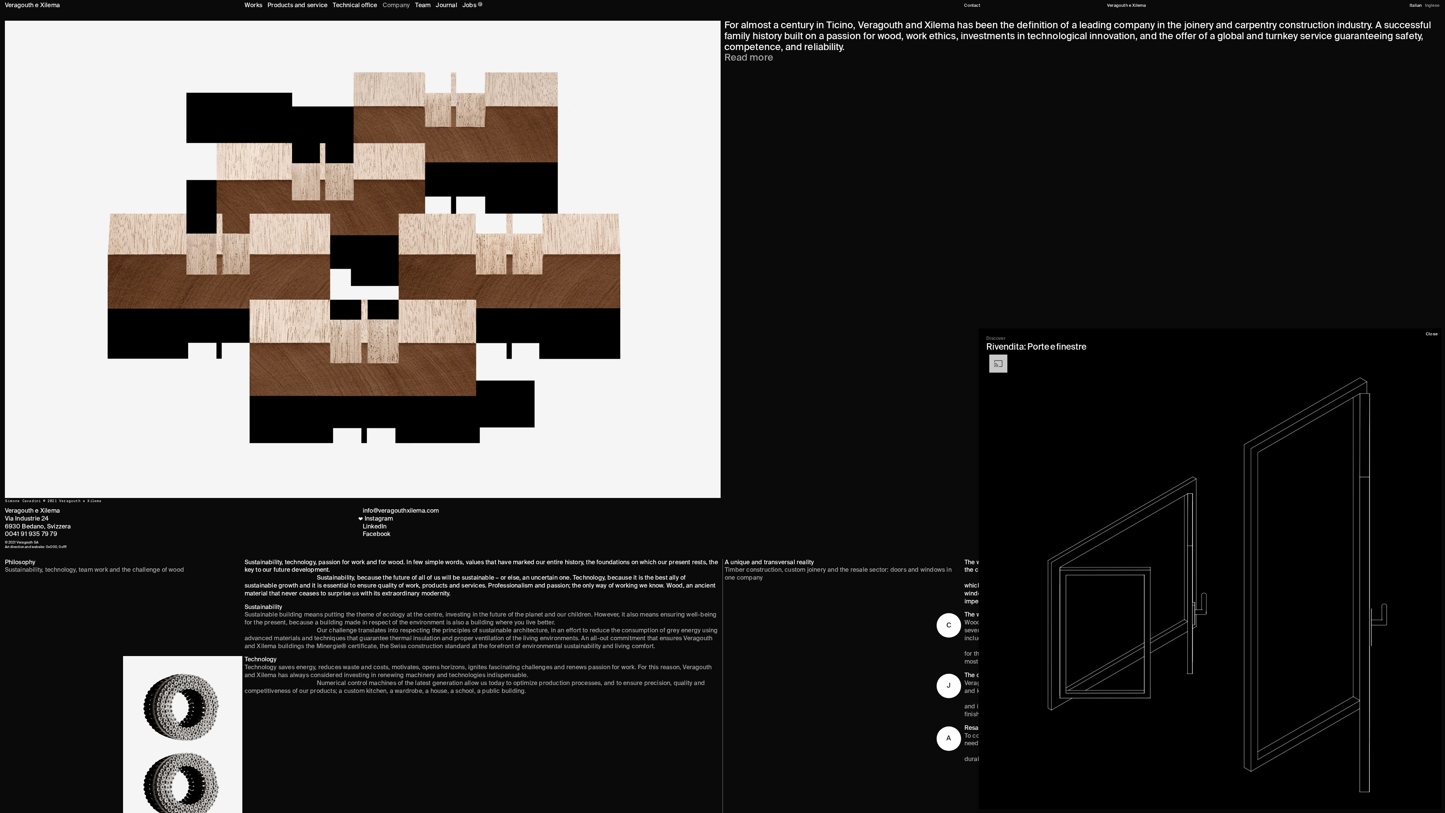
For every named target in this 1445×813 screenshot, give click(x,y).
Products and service (297, 6)
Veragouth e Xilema (32, 6)
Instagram (377, 519)
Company (396, 6)
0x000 (51, 547)
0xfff (63, 547)
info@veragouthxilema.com (401, 511)
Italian (1416, 5)
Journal (446, 6)
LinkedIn (375, 527)
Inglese (1432, 5)
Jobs (471, 6)
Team (422, 6)
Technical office (355, 6)
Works (253, 6)
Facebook (377, 534)
